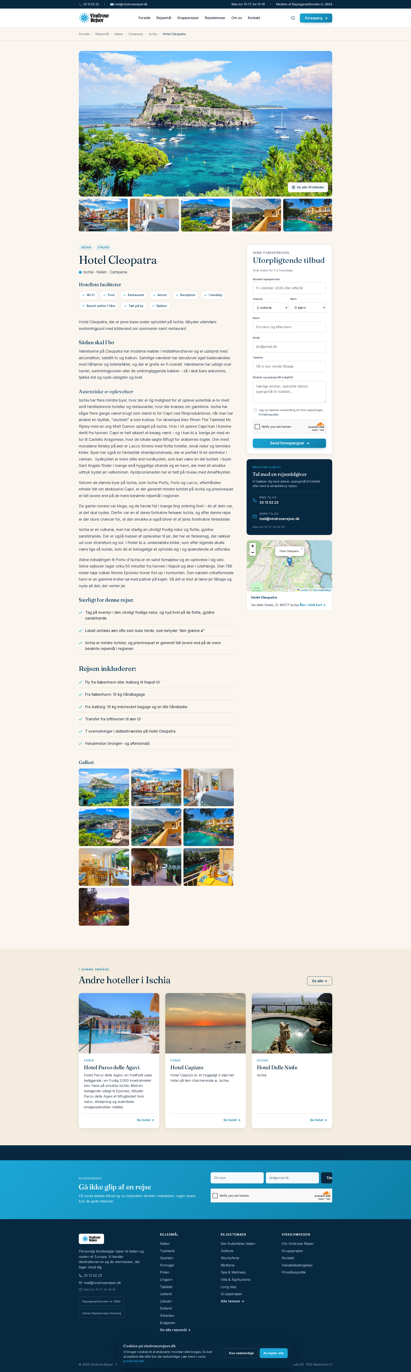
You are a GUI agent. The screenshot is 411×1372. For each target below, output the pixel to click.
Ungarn (166, 1279)
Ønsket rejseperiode (266, 279)
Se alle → (319, 981)
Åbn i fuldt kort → (313, 605)
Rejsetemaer (215, 18)
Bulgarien (167, 1323)
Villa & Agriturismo (235, 1279)
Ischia (153, 34)
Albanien (167, 1315)
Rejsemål (163, 18)
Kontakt (254, 18)
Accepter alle (274, 1353)
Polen (164, 1272)
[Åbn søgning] (293, 18)
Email (256, 337)
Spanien (166, 1258)
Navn (256, 318)
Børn (293, 299)
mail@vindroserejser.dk (128, 4)
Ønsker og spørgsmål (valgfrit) (273, 377)
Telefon (258, 357)
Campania (135, 34)
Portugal (167, 1265)
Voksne (258, 299)
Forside (144, 18)
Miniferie (228, 1265)
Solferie (227, 1251)
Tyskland (167, 1251)
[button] (289, 561)
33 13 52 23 (89, 4)
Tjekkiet (166, 1287)
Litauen (166, 1301)
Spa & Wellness (233, 1272)
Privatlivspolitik (268, 414)
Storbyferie (230, 1258)
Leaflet (303, 589)
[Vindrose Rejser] (114, 1239)
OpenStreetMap (322, 589)
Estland (166, 1308)
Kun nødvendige (241, 1353)
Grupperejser (188, 18)
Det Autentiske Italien (238, 1243)
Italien (118, 34)
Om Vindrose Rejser (298, 1243)
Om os (236, 18)
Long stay (229, 1287)
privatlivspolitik (133, 1361)
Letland (166, 1294)
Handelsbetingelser (297, 1265)
